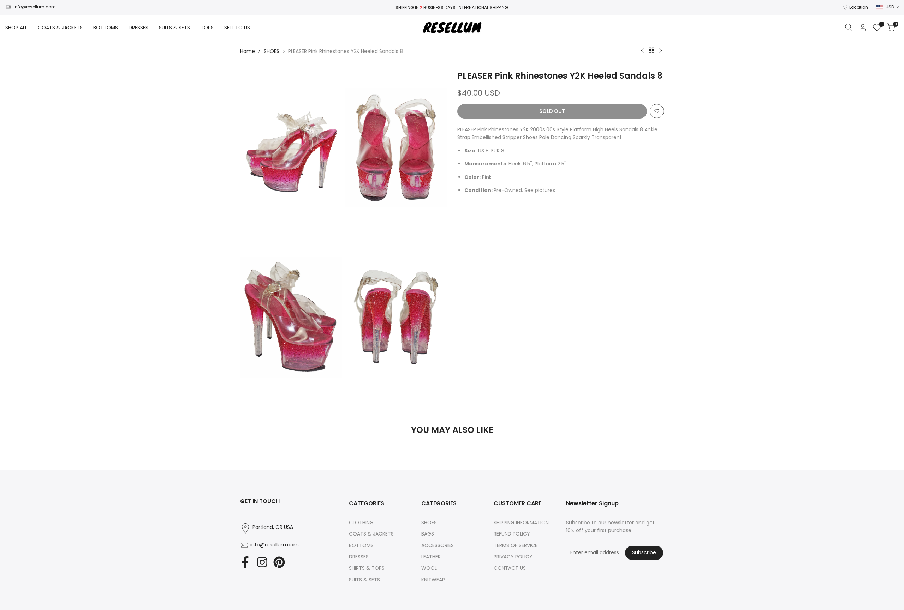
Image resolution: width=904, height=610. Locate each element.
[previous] (258, 459)
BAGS (427, 533)
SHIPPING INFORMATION (521, 522)
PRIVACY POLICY (513, 556)
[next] (646, 459)
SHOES (271, 51)
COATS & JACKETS (371, 533)
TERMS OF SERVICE (515, 545)
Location (858, 7)
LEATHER (431, 556)
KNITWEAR (433, 579)
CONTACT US (510, 568)
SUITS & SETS (364, 579)
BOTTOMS (361, 545)
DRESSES (359, 556)
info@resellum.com (35, 7)
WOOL (429, 568)
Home (247, 51)
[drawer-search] (849, 27)
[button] (657, 111)
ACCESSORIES (437, 545)
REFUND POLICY (512, 533)
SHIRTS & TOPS (367, 568)
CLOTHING (361, 522)
